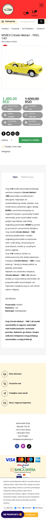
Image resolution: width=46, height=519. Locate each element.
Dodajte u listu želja (13, 146)
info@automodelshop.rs (23, 439)
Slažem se (31, 515)
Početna (5, 28)
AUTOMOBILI (28, 28)
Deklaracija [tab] (27, 176)
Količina (5, 140)
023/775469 (23, 436)
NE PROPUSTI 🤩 (12, 514)
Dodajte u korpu (30, 140)
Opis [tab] (15, 176)
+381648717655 (23, 433)
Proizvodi (15, 28)
